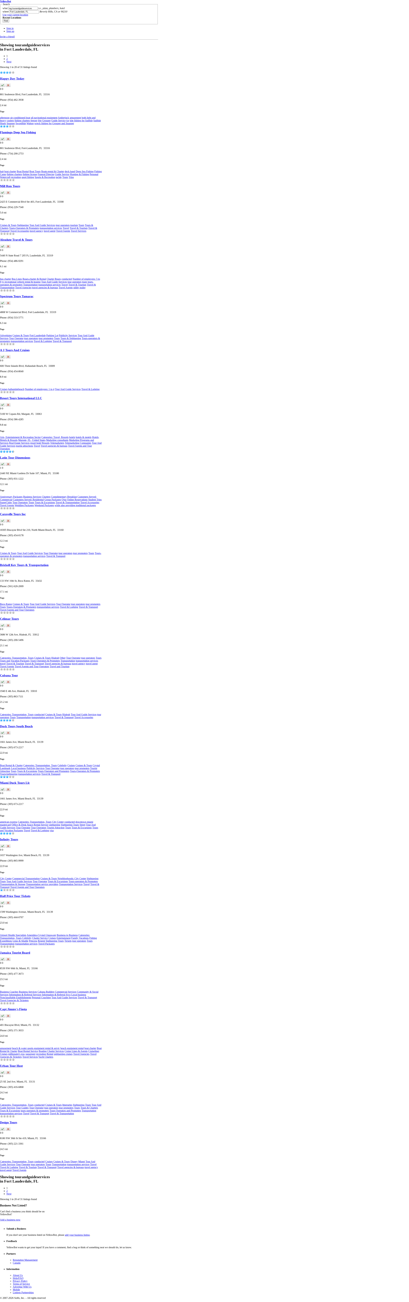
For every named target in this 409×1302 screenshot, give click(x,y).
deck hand (70, 171)
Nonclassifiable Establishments (15, 997)
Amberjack (63, 117)
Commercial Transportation (26, 878)
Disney (74, 1161)
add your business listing (77, 1235)
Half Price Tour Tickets (15, 896)
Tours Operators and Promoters (53, 771)
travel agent (49, 231)
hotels (72, 437)
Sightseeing (23, 225)
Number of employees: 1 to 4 (39, 389)
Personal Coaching (41, 997)
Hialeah (55, 658)
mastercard (5, 824)
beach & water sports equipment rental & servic (36, 1048)
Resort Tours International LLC (21, 398)
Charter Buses (54, 279)
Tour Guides (22, 1107)
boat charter (10, 171)
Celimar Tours (9, 618)
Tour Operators (20, 502)
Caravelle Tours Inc (13, 514)
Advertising (6, 335)
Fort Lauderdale (38, 335)
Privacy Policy (20, 1281)
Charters (46, 496)
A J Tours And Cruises (15, 350)
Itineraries (67, 1105)
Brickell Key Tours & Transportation (24, 565)
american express (8, 822)
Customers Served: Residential (28, 499)
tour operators (63, 225)
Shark (3, 123)
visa (52, 830)
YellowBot (5, 1)
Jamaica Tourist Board (15, 952)
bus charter (5, 279)
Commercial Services (65, 991)
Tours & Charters (89, 1107)
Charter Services (55, 1051)
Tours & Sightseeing (70, 338)
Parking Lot (52, 335)
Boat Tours (35, 171)
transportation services (51, 228)
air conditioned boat (20, 117)
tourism (74, 225)
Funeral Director (46, 174)
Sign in (10, 28)
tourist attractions (24, 445)
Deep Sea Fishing (85, 171)
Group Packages (52, 499)
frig (40, 120)
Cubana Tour (9, 675)
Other (63, 658)
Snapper (11, 123)
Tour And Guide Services (42, 225)
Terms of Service (21, 1284)
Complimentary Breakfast (64, 496)
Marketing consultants (57, 440)
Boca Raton (6, 604)
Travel (66, 228)
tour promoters (46, 338)
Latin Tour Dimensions (15, 457)
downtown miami (84, 822)
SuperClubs (6, 502)
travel (3, 663)
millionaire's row (16, 1054)
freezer (34, 120)
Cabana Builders (46, 991)
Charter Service (40, 938)
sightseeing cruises (63, 1054)
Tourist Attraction (56, 827)
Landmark (5, 768)
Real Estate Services (19, 443)
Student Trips (95, 499)
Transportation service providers (42, 884)
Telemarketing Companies (78, 443)
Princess (33, 941)
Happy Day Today (12, 78)
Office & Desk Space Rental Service (30, 824)
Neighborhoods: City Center (72, 878)
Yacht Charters (45, 1057)
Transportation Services (71, 884)
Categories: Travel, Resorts (55, 437)
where (6, 11)
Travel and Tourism (59, 666)
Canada (16, 1262)
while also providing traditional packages (75, 505)
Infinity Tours (9, 839)
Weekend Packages (44, 505)
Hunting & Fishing (79, 174)
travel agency (36, 231)
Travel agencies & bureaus (54, 445)
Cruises (4, 389)
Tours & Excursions (45, 502)
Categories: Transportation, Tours (17, 658)
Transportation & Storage (12, 884)
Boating (43, 1051)
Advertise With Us (22, 1286)
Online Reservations (77, 499)
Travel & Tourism (79, 228)
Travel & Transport (62, 341)
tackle (59, 177)
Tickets (68, 941)
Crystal (96, 765)
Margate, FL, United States (32, 440)
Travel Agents (63, 231)
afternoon (5, 117)
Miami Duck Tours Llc (15, 782)
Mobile (16, 1289)
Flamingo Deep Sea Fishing (18, 132)
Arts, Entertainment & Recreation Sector (20, 437)
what (5, 8)
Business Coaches (9, 991)
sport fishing (28, 177)
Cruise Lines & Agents (76, 1051)
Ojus (64, 499)
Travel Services (78, 231)
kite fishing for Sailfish (81, 120)
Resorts (46, 443)
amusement (75, 117)
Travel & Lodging (43, 341)
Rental (50, 1054)
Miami (81, 1161)
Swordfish (20, 123)
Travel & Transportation (68, 502)
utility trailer (79, 287)
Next (8, 61)
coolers (10, 120)
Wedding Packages (24, 505)
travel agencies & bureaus (45, 287)
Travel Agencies (23, 287)
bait (2, 171)
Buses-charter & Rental (34, 279)
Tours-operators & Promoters (83, 881)
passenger (30, 1054)
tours (84, 281)
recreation (16, 177)
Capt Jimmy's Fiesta (13, 1009)
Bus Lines (17, 279)
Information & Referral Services (25, 994)
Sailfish (97, 120)
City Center (58, 822)
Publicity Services (68, 335)
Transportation (30, 284)
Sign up (10, 31)
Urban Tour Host (11, 1065)
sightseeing (54, 824)
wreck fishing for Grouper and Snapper (54, 123)
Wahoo (30, 123)
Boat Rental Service (28, 1051)
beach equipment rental (72, 1048)
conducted (67, 279)
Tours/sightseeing (9, 774)
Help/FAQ (18, 1278)
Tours (65, 177)
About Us (18, 1275)
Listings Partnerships (23, 1292)
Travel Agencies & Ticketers (14, 1000)
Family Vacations (80, 938)
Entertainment (64, 938)
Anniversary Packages (11, 496)
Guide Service (58, 120)
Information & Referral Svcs (56, 994)
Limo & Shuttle (20, 941)
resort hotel (35, 443)
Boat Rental (23, 171)
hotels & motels (83, 437)
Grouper (46, 120)
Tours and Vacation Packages (15, 660)
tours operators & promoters (35, 1110)
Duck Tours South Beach (16, 726)
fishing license (30, 174)
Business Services (32, 496)
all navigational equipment (44, 117)
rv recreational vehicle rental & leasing (21, 281)
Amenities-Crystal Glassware (41, 935)
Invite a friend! (7, 36)
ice (67, 120)
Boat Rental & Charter (11, 765)
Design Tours (8, 1122)
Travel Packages (46, 943)
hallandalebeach (16, 389)
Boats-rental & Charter (52, 171)
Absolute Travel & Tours (16, 239)
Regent (41, 941)
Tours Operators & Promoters (45, 660)
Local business (18, 768)
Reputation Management (25, 1260)
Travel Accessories (19, 231)
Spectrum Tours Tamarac (16, 296)
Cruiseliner (93, 1051)
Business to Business (67, 935)
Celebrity (62, 765)
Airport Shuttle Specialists (13, 935)
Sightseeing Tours (70, 824)
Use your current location (15, 14)
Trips (71, 177)
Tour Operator (16, 338)
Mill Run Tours (10, 186)
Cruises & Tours (8, 225)
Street (82, 824)
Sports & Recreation (45, 177)
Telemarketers (57, 443)
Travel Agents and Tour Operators (17, 609)
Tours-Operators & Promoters (24, 228)
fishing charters (22, 120)
